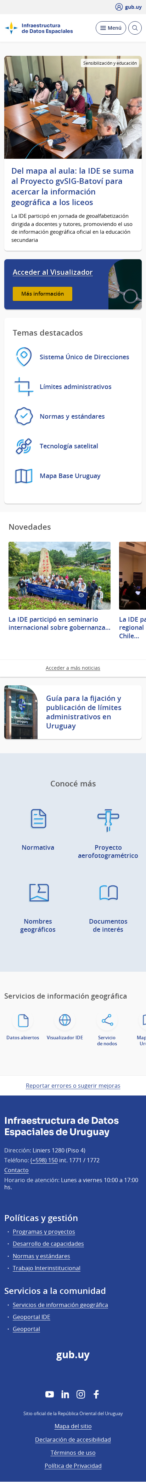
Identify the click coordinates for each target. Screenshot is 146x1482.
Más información (42, 293)
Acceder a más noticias (73, 667)
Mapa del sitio (73, 1426)
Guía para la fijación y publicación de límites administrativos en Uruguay (84, 712)
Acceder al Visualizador (53, 272)
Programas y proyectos (44, 1232)
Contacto (16, 1170)
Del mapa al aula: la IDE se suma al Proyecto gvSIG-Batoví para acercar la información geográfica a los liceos (72, 187)
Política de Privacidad (73, 1466)
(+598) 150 (44, 1160)
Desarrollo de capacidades (48, 1244)
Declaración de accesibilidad (73, 1439)
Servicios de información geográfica (60, 1305)
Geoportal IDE (31, 1317)
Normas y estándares (41, 1256)
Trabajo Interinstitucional (46, 1268)
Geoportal (26, 1329)
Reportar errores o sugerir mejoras (73, 1085)
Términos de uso (73, 1453)
